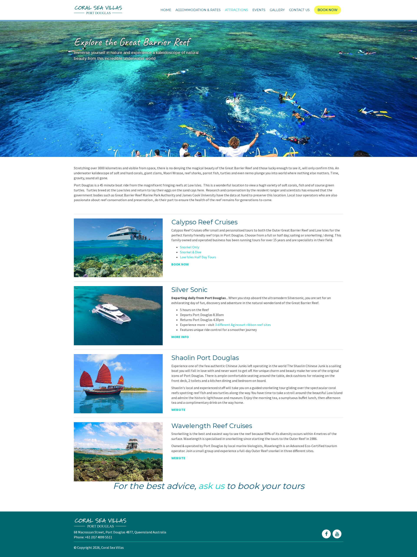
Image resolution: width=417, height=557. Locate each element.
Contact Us (299, 10)
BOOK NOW (180, 264)
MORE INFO (180, 337)
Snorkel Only (189, 247)
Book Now (328, 10)
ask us (211, 486)
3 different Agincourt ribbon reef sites (243, 324)
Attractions (236, 10)
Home (166, 10)
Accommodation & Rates (198, 10)
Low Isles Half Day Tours (198, 257)
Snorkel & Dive (190, 252)
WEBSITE (178, 409)
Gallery (277, 10)
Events (258, 10)
